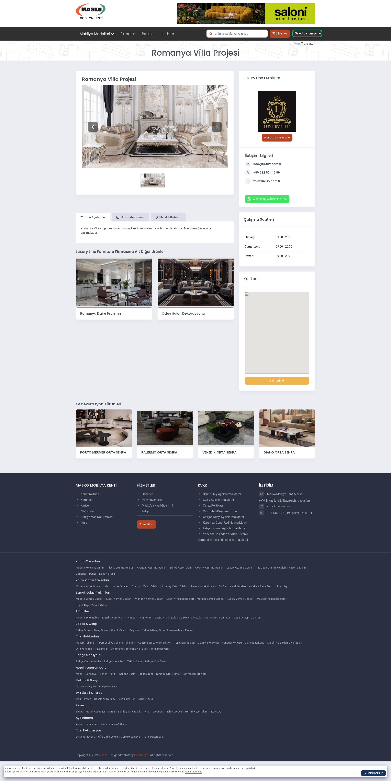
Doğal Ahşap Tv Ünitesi (247, 617)
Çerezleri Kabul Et (373, 773)
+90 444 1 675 (276, 513)
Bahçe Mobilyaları (89, 655)
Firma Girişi (146, 524)
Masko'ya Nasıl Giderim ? (157, 505)
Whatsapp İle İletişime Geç (270, 198)
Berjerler (81, 573)
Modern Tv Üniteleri (87, 617)
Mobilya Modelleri (95, 33)
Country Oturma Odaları (209, 567)
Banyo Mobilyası (109, 686)
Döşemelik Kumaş (104, 699)
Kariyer (85, 505)
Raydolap (282, 586)
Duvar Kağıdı (145, 699)
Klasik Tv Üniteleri (113, 617)
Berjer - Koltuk (108, 674)
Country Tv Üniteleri (166, 617)
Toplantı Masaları (184, 642)
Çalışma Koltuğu (254, 642)
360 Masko (279, 33)
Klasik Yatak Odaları (117, 586)
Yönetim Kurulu (90, 494)
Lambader (92, 724)
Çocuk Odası (118, 630)
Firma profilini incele (277, 137)
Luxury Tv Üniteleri (192, 617)
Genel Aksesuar (95, 711)
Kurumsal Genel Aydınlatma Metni (224, 522)
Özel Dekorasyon (88, 730)
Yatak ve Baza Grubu (261, 586)
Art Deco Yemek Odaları (270, 598)
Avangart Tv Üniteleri (139, 617)
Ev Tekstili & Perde (89, 693)
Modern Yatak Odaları (89, 586)
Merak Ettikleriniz (170, 217)
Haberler (147, 494)
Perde (87, 699)
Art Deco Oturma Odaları (271, 567)
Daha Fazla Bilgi (193, 771)
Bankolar (102, 648)
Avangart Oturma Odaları (152, 567)
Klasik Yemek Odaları (118, 598)
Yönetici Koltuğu (232, 642)
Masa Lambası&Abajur (114, 724)
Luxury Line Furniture (262, 77)
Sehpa (79, 711)
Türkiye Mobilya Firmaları (96, 517)
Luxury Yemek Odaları (240, 598)
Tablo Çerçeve (173, 711)
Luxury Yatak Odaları (203, 586)
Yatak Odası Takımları (92, 580)
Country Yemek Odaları (180, 598)
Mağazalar (87, 511)
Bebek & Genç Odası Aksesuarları (162, 630)
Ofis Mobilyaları (87, 636)
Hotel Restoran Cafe (91, 668)
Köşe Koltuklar (297, 567)
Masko (103, 755)
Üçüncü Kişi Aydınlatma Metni (221, 494)
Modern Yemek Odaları (89, 598)
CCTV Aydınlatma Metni (218, 499)
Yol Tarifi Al (277, 380)
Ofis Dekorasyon (108, 736)
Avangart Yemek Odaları (148, 598)
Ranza (189, 630)
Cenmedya (141, 755)
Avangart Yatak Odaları (145, 586)
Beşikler (134, 630)
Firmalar (128, 33)
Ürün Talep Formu (132, 217)
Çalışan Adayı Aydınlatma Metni (223, 517)
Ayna (146, 711)
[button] (93, 126)
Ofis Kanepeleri (85, 648)
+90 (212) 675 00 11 (299, 513)
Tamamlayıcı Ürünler (168, 674)
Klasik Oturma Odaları (121, 567)
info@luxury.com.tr (267, 164)
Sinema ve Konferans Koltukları (129, 648)
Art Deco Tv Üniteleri (218, 617)
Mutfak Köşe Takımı (196, 711)
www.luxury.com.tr (266, 181)
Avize (79, 724)
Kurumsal (86, 499)
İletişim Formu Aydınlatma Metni (223, 528)
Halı (78, 699)
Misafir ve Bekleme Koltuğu (283, 642)
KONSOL (216, 711)
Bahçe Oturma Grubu (88, 661)
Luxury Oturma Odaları (240, 567)
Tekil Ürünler (134, 661)
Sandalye (91, 674)
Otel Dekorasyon (154, 736)
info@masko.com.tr (280, 506)
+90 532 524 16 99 (266, 172)
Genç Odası (101, 630)
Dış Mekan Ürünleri (194, 674)
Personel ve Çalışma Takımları (117, 642)
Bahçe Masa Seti (114, 661)
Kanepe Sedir (127, 674)
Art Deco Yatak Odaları (232, 586)
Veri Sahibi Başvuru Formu (219, 511)
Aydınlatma (84, 718)
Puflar (92, 573)
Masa (79, 674)
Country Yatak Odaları (175, 586)
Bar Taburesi (145, 674)
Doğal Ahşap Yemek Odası (91, 605)
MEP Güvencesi (151, 499)
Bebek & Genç (86, 624)
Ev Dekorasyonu (85, 736)
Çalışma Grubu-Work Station (154, 642)
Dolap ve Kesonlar (208, 642)
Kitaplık (136, 711)
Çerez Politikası (212, 505)
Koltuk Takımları (88, 561)
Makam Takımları (86, 642)
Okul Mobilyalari (160, 648)
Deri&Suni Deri (127, 699)
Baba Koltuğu (107, 573)
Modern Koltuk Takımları (90, 567)
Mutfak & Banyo (87, 680)
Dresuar (157, 711)
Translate (307, 43)
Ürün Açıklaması (95, 217)
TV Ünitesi (83, 611)
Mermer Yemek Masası (210, 598)
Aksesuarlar (85, 705)
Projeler (148, 33)
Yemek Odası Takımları (93, 593)
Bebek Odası (83, 630)
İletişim (168, 33)
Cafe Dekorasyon (131, 736)
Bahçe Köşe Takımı (181, 567)
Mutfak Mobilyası (86, 686)
